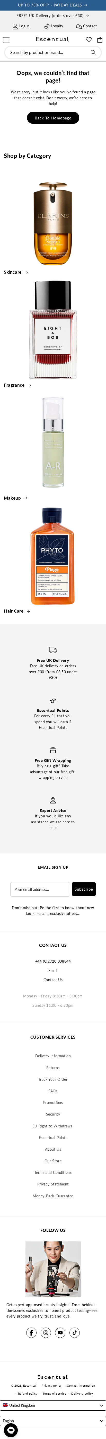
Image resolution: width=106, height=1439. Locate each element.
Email (53, 970)
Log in (24, 26)
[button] (6, 39)
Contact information (81, 1385)
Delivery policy (82, 1393)
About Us (53, 1149)
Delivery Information (53, 1056)
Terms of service (54, 1393)
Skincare (13, 272)
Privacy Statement (53, 1184)
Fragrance (15, 385)
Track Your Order (53, 1079)
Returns (53, 1068)
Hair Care (14, 611)
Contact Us (53, 980)
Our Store (53, 1161)
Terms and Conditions (53, 1172)
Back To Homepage (53, 118)
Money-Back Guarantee (53, 1196)
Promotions (53, 1102)
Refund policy (28, 1393)
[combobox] (53, 52)
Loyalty (57, 26)
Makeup (13, 498)
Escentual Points (53, 1137)
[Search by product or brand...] (93, 52)
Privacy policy (52, 1385)
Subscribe (84, 889)
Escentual (30, 1385)
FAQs (52, 1091)
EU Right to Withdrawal (53, 1126)
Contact (90, 26)
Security (53, 1114)
